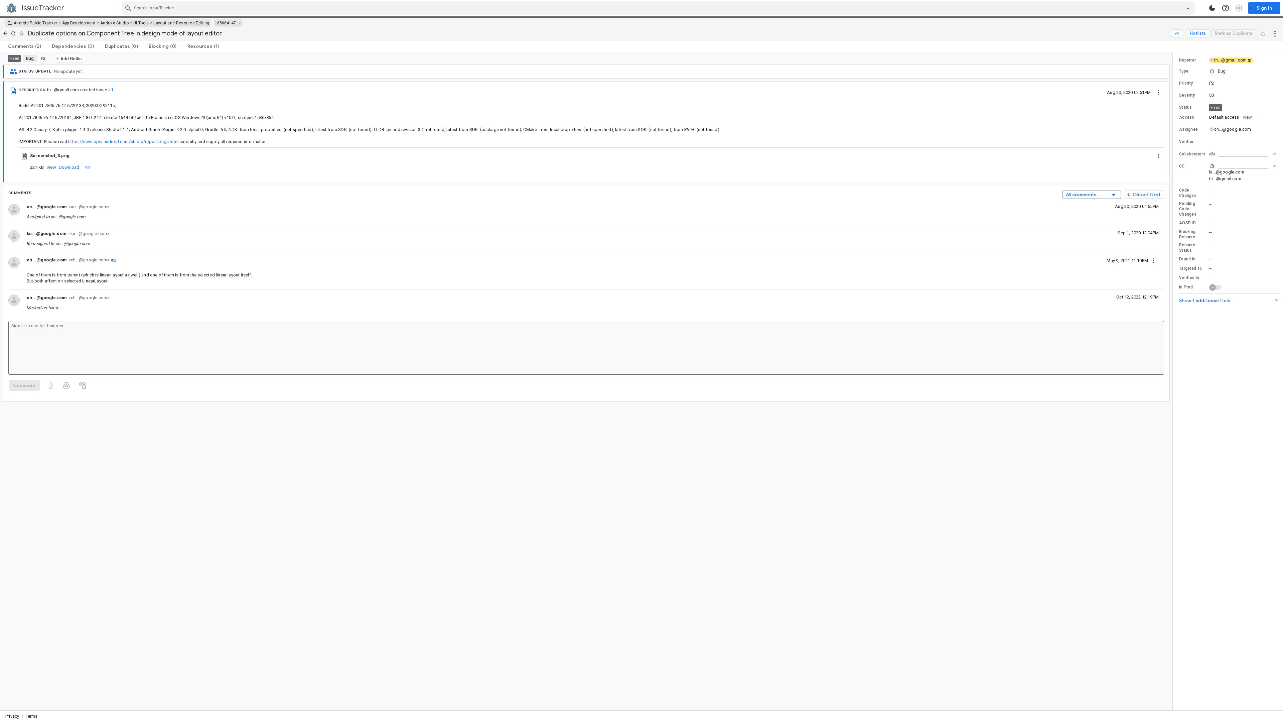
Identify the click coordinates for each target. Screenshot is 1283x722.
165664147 (225, 23)
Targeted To (1190, 268)
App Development (79, 23)
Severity (1187, 95)
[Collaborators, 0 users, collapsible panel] (1243, 154)
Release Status (1187, 248)
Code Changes (1187, 193)
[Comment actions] (1153, 260)
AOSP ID (1187, 223)
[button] (1228, 71)
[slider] (1173, 381)
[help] (1225, 8)
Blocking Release (1187, 234)
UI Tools (141, 23)
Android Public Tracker (35, 23)
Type (1183, 71)
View (51, 167)
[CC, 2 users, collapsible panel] (1243, 166)
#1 (110, 89)
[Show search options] (1188, 8)
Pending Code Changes (1187, 209)
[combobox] (659, 8)
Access (1186, 117)
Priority (1186, 83)
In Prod (1186, 287)
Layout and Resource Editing (181, 23)
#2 (113, 259)
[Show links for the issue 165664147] (240, 23)
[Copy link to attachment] (88, 167)
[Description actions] (1158, 92)
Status (1185, 107)
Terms (32, 716)
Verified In (1189, 277)
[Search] (128, 8)
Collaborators (1192, 154)
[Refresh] (13, 33)
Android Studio (114, 23)
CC (1182, 166)
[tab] (24, 46)
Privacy (12, 716)
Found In (1187, 259)
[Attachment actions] (1158, 155)
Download (69, 167)
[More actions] (1275, 33)
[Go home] (5, 33)
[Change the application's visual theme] (1212, 8)
